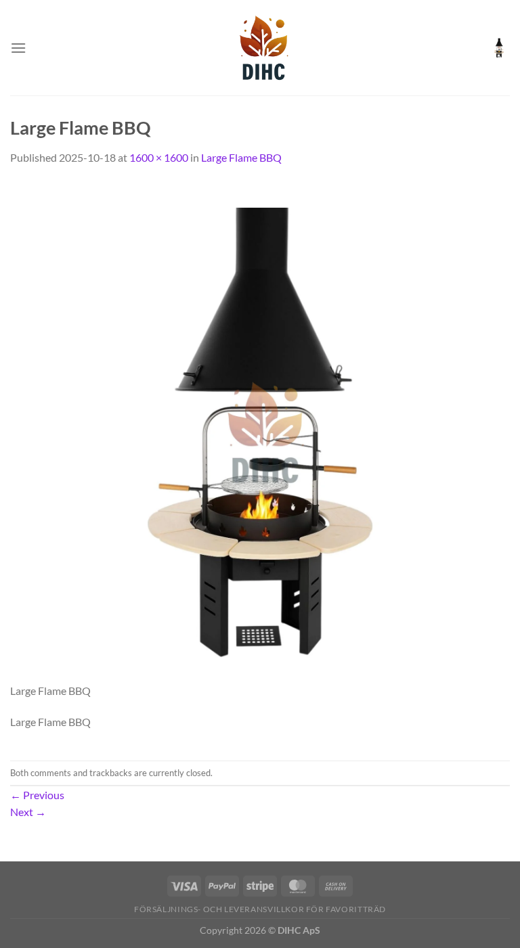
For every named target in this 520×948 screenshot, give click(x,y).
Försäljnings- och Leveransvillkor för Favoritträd (260, 909)
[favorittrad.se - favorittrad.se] (260, 47)
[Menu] (18, 47)
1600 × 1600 (158, 157)
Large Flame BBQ (241, 157)
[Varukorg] (499, 48)
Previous (37, 794)
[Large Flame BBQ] (260, 430)
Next (28, 811)
